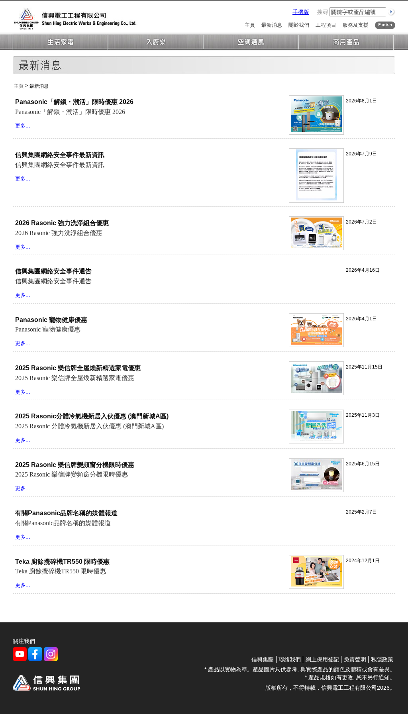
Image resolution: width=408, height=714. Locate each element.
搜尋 (322, 12)
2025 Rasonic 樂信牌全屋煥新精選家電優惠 (78, 368)
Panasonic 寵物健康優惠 (51, 319)
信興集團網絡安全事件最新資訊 (59, 154)
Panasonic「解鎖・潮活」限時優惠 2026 (74, 101)
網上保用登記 (322, 659)
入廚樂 (155, 42)
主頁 (250, 25)
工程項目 (326, 25)
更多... (22, 126)
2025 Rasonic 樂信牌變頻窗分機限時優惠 (74, 464)
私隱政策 (382, 659)
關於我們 (298, 25)
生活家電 (60, 42)
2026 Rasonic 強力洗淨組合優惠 (62, 223)
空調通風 (250, 42)
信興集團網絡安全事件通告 (53, 271)
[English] (385, 25)
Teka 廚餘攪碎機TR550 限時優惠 (62, 561)
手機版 (300, 12)
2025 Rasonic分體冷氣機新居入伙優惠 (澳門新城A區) (92, 416)
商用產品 (346, 42)
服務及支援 (356, 25)
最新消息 (271, 25)
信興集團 (262, 659)
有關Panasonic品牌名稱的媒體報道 (66, 513)
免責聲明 (355, 659)
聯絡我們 (290, 659)
